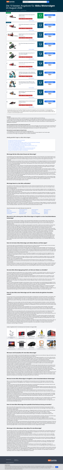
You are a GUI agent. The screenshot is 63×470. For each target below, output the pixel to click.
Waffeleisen (46, 212)
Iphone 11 (8, 209)
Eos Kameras (34, 211)
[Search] (48, 2)
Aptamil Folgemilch (35, 209)
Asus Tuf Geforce (35, 212)
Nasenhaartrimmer (22, 213)
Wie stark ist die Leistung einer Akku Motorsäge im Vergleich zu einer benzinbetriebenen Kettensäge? (24, 142)
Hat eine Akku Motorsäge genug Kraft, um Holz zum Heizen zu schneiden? (19, 144)
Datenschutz (8, 459)
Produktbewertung (10, 462)
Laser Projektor (22, 211)
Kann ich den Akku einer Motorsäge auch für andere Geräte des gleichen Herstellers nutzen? (22, 145)
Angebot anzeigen (50, 15)
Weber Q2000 (9, 211)
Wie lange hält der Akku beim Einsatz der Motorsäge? (16, 140)
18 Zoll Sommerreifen (23, 212)
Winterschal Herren (47, 209)
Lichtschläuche (9, 213)
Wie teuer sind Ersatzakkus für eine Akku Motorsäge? (16, 146)
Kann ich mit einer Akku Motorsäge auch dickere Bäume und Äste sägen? (19, 143)
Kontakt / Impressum (16, 460)
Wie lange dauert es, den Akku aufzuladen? (15, 141)
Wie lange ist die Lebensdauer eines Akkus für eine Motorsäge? (18, 150)
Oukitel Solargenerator (23, 209)
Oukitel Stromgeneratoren (11, 212)
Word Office (46, 211)
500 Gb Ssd (46, 213)
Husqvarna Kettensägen (36, 213)
